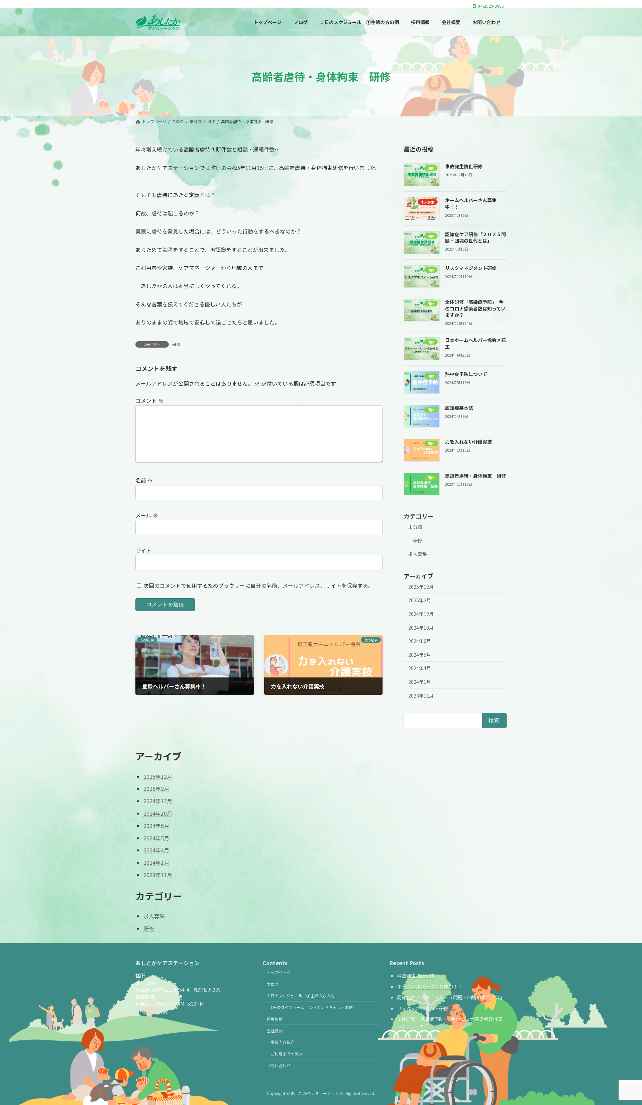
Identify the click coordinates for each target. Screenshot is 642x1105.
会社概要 (274, 1030)
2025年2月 (419, 600)
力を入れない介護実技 (468, 442)
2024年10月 (421, 627)
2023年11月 (421, 695)
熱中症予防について (466, 374)
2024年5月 (419, 654)
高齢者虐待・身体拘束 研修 (475, 475)
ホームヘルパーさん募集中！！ (429, 986)
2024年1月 (419, 681)
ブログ (272, 984)
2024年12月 (421, 614)
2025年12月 (421, 586)
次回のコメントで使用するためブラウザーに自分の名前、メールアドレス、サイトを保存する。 (258, 585)
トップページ (278, 972)
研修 (176, 344)
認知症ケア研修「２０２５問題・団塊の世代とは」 (475, 237)
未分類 (415, 527)
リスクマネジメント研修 (471, 268)
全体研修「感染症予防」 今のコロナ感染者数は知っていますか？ (475, 308)
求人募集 (417, 554)
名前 (144, 480)
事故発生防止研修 (464, 166)
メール (146, 515)
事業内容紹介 (283, 1042)
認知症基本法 (459, 407)
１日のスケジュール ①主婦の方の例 (300, 995)
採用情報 (274, 1019)
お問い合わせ (278, 1065)
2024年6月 (419, 641)
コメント (149, 400)
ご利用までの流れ (287, 1053)
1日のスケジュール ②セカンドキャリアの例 (312, 1007)
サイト (143, 550)
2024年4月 (419, 668)
